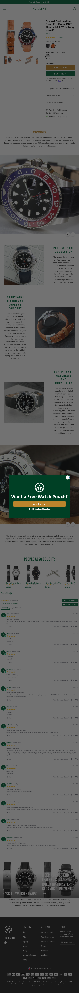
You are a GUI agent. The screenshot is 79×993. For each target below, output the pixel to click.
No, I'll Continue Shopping (39, 509)
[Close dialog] (68, 477)
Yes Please (39, 504)
